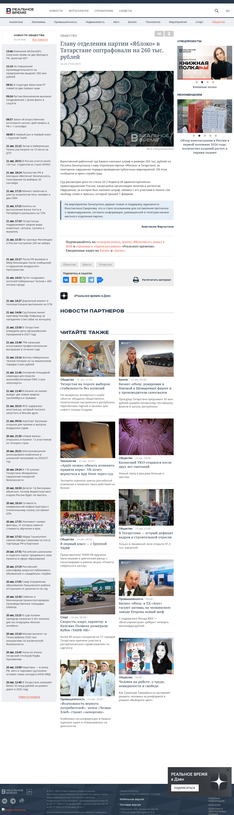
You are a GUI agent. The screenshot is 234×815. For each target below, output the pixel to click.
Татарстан (105, 264)
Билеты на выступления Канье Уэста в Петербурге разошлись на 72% (25, 209)
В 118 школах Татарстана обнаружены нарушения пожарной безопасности (22, 475)
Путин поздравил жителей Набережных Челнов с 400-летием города (29, 281)
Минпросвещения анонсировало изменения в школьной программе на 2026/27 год (27, 456)
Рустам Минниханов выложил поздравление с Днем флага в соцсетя (28, 100)
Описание (214, 805)
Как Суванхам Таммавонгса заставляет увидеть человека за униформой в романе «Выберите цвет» (144, 691)
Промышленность (65, 22)
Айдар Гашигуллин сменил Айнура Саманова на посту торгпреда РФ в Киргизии (28, 540)
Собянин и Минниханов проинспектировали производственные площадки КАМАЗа (27, 602)
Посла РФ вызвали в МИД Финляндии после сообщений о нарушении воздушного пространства (28, 264)
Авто (116, 22)
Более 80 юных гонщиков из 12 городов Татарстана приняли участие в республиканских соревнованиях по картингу (87, 634)
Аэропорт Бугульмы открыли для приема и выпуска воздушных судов (26, 424)
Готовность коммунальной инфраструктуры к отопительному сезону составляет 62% (27, 508)
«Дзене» (119, 250)
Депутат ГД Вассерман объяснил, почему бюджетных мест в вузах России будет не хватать (28, 491)
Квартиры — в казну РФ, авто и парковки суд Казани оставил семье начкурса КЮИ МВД (28, 670)
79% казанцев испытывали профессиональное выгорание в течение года (26, 346)
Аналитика (16, 22)
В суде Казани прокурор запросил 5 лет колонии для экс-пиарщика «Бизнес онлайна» (27, 620)
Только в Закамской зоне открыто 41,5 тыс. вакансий (146, 540)
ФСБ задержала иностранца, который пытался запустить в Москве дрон (25, 409)
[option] (204, 87)
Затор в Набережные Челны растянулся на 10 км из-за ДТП (27, 149)
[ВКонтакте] (159, 34)
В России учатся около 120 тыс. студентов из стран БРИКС (28, 162)
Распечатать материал (156, 279)
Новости (56, 10)
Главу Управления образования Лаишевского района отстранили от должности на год (28, 585)
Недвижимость (95, 22)
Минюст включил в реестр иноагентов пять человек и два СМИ (28, 194)
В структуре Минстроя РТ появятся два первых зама (26, 86)
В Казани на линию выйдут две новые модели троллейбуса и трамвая (26, 394)
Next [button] (229, 63)
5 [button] (216, 136)
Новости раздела (29, 697)
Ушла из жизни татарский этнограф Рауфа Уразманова (24, 655)
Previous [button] (180, 63)
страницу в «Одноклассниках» (98, 246)
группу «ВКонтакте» (137, 242)
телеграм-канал (108, 242)
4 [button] (213, 82)
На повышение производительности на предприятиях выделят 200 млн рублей (26, 71)
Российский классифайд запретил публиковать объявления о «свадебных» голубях (28, 570)
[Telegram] (91, 280)
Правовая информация (216, 799)
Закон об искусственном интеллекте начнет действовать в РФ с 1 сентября (27, 123)
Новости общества (29, 35)
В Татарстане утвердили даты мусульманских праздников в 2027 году (26, 331)
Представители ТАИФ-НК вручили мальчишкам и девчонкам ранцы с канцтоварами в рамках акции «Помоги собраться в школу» (87, 554)
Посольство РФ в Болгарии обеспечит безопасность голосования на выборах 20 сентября (28, 178)
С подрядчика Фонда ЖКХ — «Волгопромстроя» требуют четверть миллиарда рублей (144, 614)
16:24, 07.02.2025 (70, 63)
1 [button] (196, 82)
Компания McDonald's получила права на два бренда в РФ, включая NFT (27, 54)
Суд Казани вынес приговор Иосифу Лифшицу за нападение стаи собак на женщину (28, 316)
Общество (218, 22)
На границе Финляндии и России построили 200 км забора (29, 241)
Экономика (38, 22)
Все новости (40, 39)
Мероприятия (178, 22)
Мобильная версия (132, 799)
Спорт (199, 22)
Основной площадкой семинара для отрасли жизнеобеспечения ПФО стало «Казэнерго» (28, 378)
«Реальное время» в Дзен (92, 296)
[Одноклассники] (169, 34)
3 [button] (207, 82)
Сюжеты (125, 10)
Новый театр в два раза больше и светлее (145, 469)
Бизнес (132, 22)
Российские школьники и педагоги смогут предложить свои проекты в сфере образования (29, 555)
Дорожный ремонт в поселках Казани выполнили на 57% (29, 302)
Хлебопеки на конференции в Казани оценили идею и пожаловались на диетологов (86, 714)
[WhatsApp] (83, 280)
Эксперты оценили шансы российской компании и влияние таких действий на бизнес (87, 476)
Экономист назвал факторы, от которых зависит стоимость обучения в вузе (25, 525)
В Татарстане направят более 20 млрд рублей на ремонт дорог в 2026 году (29, 686)
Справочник (104, 10)
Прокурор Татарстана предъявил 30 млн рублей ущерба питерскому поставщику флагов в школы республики (146, 395)
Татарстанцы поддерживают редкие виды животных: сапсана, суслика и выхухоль (25, 226)
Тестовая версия (130, 804)
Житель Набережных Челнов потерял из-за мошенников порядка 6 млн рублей (28, 361)
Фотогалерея (79, 10)
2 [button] (202, 82)
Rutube (105, 250)
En (227, 11)
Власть (87, 264)
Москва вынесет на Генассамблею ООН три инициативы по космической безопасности (26, 639)
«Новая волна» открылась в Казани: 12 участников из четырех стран (28, 439)
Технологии (153, 22)
